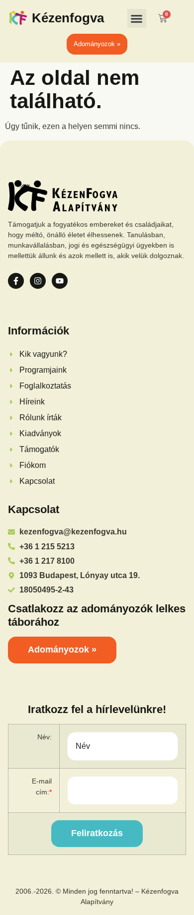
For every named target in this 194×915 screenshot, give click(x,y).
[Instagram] (38, 281)
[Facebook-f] (16, 281)
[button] (136, 18)
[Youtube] (60, 281)
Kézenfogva (68, 17)
